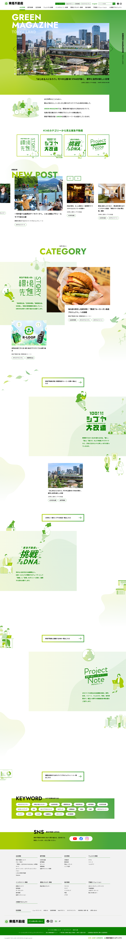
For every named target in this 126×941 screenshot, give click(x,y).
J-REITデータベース (93, 890)
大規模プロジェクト (115, 7)
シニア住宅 (67, 866)
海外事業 (88, 7)
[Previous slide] (14, 49)
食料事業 (18, 892)
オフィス (42, 864)
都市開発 (42, 862)
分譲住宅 (66, 860)
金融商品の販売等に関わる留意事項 (97, 932)
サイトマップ (67, 930)
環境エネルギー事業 (76, 7)
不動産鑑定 (91, 888)
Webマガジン (69, 4)
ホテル (90, 860)
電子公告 (75, 930)
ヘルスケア (91, 864)
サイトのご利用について (54, 930)
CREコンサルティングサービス (96, 886)
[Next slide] (111, 49)
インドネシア (67, 890)
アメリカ (66, 886)
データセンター (20, 890)
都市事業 (30, 7)
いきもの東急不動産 (21, 873)
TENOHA (18, 875)
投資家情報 (53, 910)
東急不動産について (21, 860)
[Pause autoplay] (15, 74)
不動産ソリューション (100, 7)
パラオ (66, 895)
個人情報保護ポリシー (52, 932)
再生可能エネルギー (45, 886)
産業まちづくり (20, 886)
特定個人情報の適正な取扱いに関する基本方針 (73, 932)
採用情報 (77, 4)
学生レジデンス (68, 864)
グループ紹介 (19, 862)
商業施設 (42, 866)
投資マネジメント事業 (45, 868)
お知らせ (46, 910)
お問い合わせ (93, 910)
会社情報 (22, 7)
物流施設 (18, 888)
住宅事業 (38, 7)
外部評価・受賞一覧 (83, 910)
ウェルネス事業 (48, 7)
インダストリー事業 (62, 7)
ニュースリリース (60, 4)
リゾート (90, 862)
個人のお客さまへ (92, 892)
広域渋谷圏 (43, 860)
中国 (65, 892)
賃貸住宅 (66, 862)
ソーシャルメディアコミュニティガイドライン (31, 932)
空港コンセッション (21, 895)
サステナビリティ (85, 4)
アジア (66, 888)
